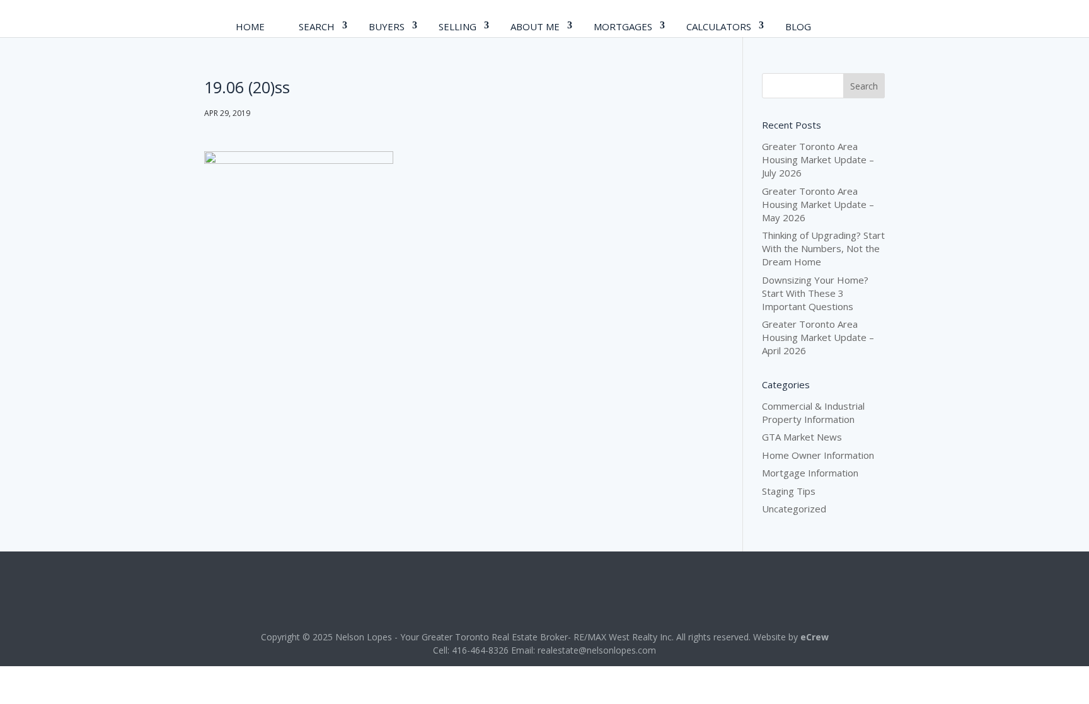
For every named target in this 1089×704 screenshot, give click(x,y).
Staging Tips (788, 491)
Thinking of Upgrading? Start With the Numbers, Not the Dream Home (823, 248)
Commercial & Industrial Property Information (813, 412)
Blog (798, 26)
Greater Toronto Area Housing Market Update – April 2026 (818, 337)
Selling (457, 26)
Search (317, 26)
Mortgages (623, 26)
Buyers (387, 26)
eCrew (814, 637)
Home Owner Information (818, 455)
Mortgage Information (810, 472)
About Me (535, 26)
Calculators (718, 26)
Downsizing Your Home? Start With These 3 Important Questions (815, 293)
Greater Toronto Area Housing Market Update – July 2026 (818, 159)
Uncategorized (794, 508)
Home (250, 26)
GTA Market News (802, 436)
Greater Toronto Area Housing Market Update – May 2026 (818, 204)
